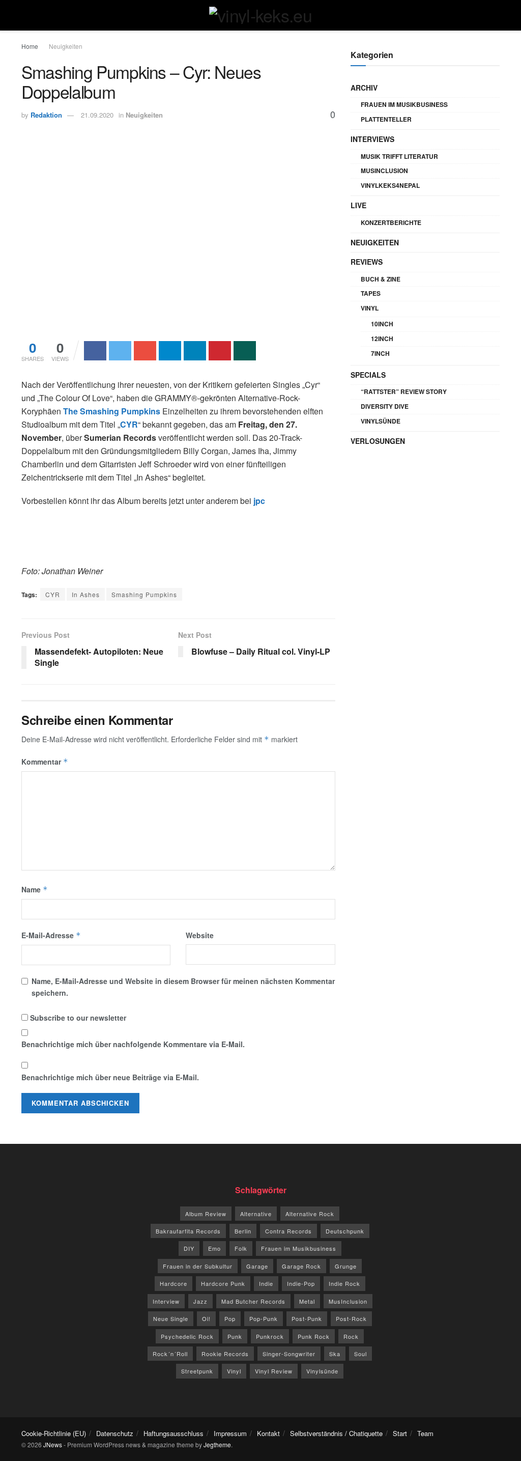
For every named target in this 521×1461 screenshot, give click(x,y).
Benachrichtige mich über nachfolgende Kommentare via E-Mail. (133, 1044)
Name (34, 889)
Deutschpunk (345, 1231)
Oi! (206, 1318)
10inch (382, 323)
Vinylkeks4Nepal (390, 185)
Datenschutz (114, 1433)
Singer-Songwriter (289, 1354)
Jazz (200, 1301)
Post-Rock (351, 1318)
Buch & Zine (380, 279)
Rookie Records (225, 1354)
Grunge (346, 1266)
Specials (368, 375)
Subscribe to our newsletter (77, 1018)
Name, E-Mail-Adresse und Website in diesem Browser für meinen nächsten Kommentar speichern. (183, 986)
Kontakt (268, 1433)
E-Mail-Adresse (51, 935)
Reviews (367, 262)
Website (200, 935)
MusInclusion (384, 170)
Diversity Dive (385, 406)
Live (358, 205)
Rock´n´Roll (170, 1354)
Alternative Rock (309, 1214)
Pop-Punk (263, 1318)
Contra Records (288, 1231)
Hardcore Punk (223, 1283)
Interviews (372, 139)
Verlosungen (378, 441)
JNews (52, 1444)
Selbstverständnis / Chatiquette (336, 1433)
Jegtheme (217, 1444)
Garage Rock (301, 1266)
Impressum (230, 1433)
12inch (382, 338)
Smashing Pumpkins (144, 594)
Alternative (256, 1214)
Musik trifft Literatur (399, 156)
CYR (52, 594)
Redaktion (46, 115)
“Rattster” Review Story (404, 391)
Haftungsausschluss (173, 1433)
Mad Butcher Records (253, 1301)
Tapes (371, 293)
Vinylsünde (380, 421)
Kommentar (44, 761)
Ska (334, 1354)
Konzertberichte (391, 222)
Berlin (243, 1231)
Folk (241, 1248)
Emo (214, 1248)
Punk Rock (314, 1336)
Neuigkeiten (65, 46)
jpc (259, 501)
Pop (230, 1318)
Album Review (205, 1214)
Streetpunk (197, 1371)
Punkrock (270, 1336)
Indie (266, 1283)
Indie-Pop (301, 1283)
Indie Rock (344, 1283)
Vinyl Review (274, 1371)
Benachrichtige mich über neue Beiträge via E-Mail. (110, 1077)
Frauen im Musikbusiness (404, 104)
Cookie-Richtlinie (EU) (53, 1433)
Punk (234, 1336)
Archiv (364, 87)
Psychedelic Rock (187, 1336)
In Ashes (86, 594)
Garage (257, 1266)
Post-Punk (307, 1318)
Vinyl (370, 308)
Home (29, 46)
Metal (307, 1301)
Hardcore (173, 1283)
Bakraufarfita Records (188, 1231)
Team (425, 1433)
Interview (166, 1301)
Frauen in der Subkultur (198, 1266)
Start (400, 1433)
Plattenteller (386, 119)
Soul (360, 1354)
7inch (380, 353)
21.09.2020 (97, 115)
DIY (189, 1248)
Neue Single (170, 1318)
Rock (351, 1336)
